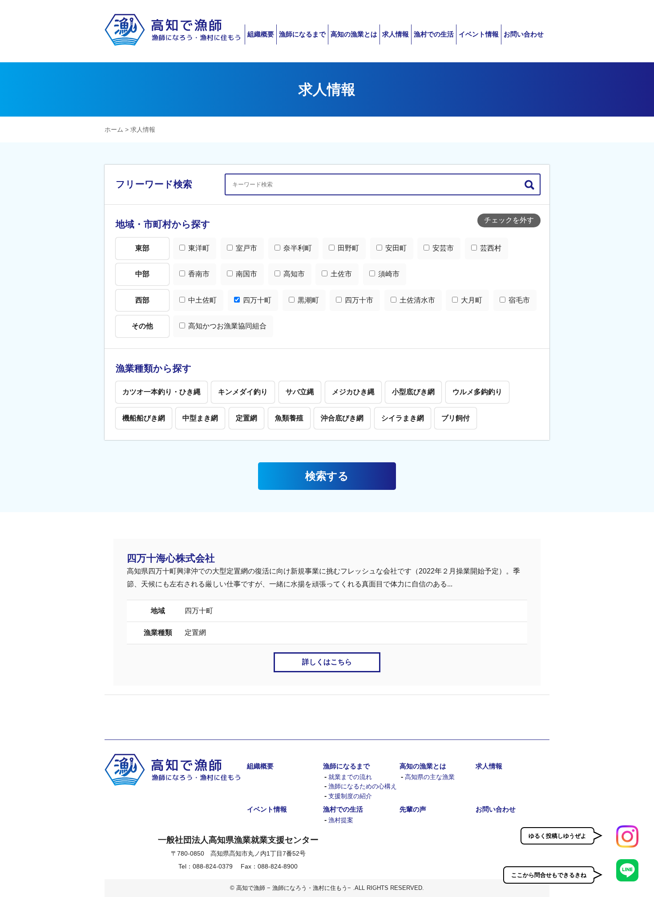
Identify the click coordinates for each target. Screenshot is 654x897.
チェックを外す (509, 220)
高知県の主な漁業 (430, 777)
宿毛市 (518, 300)
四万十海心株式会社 (171, 558)
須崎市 (388, 274)
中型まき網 (200, 418)
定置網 (246, 418)
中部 (142, 274)
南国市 (245, 274)
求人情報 (395, 34)
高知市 (293, 274)
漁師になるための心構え (362, 786)
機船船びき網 (143, 418)
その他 (142, 326)
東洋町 (198, 248)
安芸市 (442, 248)
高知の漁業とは (354, 34)
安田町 (395, 248)
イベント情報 (479, 34)
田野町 (347, 248)
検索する (327, 476)
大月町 (470, 300)
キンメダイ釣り (243, 392)
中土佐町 (201, 300)
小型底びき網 (413, 392)
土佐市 (340, 274)
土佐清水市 (416, 300)
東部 (142, 248)
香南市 (198, 274)
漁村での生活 (434, 34)
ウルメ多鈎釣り (477, 392)
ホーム (114, 129)
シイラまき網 (402, 418)
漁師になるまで (302, 34)
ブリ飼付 (455, 418)
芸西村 (489, 248)
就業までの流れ (350, 777)
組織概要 (260, 34)
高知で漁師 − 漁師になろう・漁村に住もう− (172, 30)
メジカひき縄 (353, 392)
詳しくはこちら (327, 662)
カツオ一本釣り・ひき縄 (161, 392)
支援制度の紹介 (350, 796)
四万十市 (358, 300)
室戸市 (245, 248)
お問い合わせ (524, 34)
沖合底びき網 (342, 418)
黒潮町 (307, 300)
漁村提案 (340, 820)
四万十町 (256, 300)
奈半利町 (297, 248)
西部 (142, 300)
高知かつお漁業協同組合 (226, 326)
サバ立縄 (300, 392)
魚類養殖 (289, 418)
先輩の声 (413, 809)
